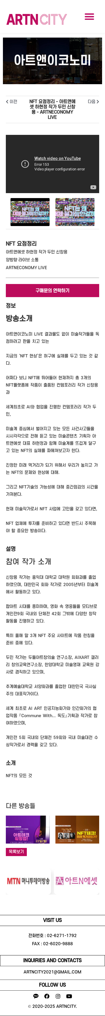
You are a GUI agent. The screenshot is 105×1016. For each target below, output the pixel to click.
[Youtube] (69, 996)
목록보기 (16, 851)
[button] (89, 16)
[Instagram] (58, 996)
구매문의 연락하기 (52, 290)
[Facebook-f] (47, 996)
